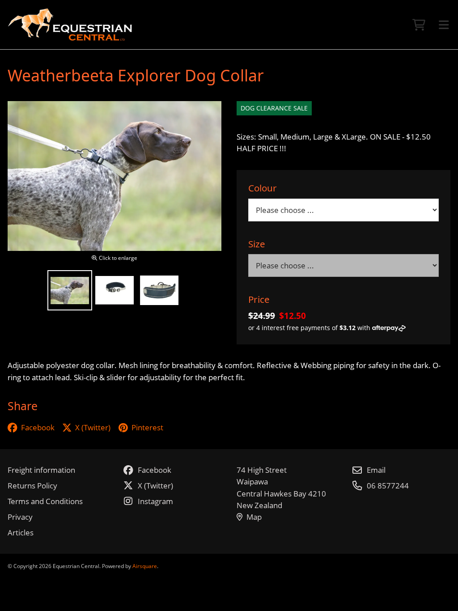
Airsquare (144, 565)
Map (254, 517)
